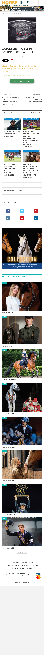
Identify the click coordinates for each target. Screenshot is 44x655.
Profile (22, 568)
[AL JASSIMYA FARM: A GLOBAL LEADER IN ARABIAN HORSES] (22, 397)
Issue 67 (4, 484)
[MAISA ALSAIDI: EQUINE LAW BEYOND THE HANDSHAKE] (22, 296)
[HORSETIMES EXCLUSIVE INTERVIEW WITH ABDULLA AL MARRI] (22, 498)
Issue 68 (4, 451)
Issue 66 (4, 518)
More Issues (21, 552)
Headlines (25, 565)
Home (13, 562)
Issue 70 (4, 383)
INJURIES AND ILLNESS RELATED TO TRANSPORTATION (34, 100)
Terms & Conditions (20, 576)
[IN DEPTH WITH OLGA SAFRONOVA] (22, 464)
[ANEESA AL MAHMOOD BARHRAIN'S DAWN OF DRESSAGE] (22, 363)
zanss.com (26, 582)
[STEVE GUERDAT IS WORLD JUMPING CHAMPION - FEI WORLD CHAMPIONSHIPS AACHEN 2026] (12, 156)
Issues (32, 565)
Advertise (15, 568)
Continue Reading (22, 81)
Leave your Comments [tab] (14, 190)
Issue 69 (4, 417)
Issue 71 (4, 350)
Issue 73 (4, 282)
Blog (37, 565)
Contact (29, 568)
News (18, 562)
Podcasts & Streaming (12, 565)
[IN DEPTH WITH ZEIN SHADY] (22, 431)
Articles (24, 562)
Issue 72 (4, 316)
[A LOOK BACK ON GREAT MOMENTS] (22, 531)
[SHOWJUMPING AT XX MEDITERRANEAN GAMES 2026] (12, 124)
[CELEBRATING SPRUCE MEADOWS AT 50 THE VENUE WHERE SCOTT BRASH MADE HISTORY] (22, 330)
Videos (31, 562)
